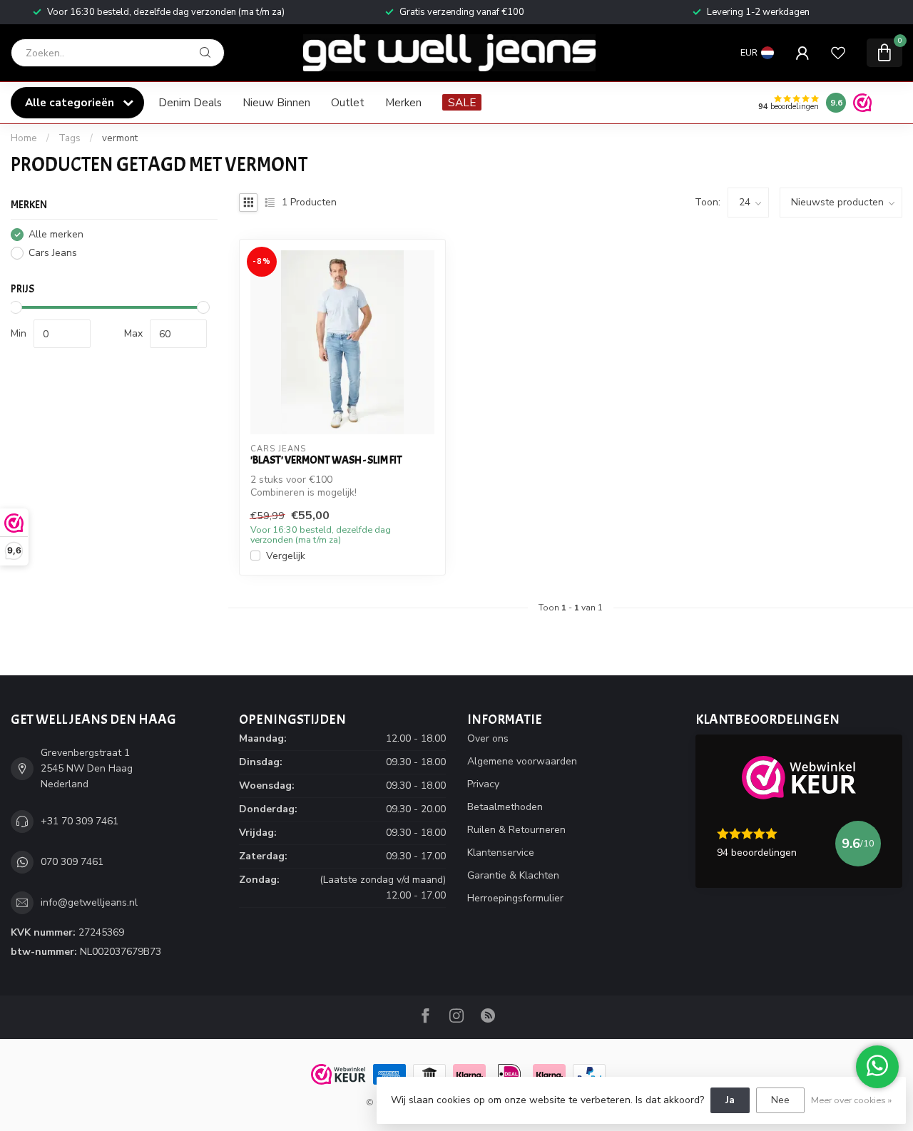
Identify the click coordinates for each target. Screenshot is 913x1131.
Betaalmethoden (505, 807)
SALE (462, 102)
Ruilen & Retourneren (516, 829)
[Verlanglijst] (838, 53)
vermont (120, 138)
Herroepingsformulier (515, 898)
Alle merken (56, 234)
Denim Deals (190, 102)
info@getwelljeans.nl (89, 902)
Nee (780, 1100)
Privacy (483, 784)
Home (24, 138)
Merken (403, 102)
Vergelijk (285, 556)
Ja (730, 1100)
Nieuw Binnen (276, 102)
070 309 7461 (72, 862)
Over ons (488, 738)
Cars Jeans (53, 252)
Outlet (347, 102)
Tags (69, 138)
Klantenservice (500, 852)
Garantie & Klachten (513, 875)
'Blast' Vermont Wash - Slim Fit (326, 460)
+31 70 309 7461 (79, 821)
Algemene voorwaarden (522, 761)
